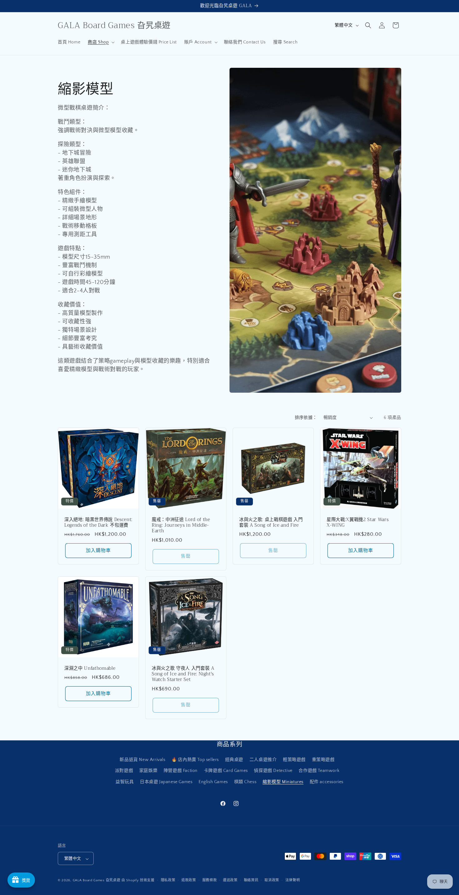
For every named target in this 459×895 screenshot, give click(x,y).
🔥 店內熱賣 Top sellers (195, 760)
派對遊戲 (124, 770)
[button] (100, 42)
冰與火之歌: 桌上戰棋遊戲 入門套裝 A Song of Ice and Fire (271, 522)
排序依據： (306, 417)
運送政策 (230, 880)
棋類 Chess (245, 781)
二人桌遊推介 (263, 760)
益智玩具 (125, 781)
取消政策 (271, 880)
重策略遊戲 (323, 760)
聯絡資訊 (251, 880)
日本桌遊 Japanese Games (166, 781)
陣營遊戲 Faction (181, 770)
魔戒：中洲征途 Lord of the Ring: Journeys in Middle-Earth (181, 525)
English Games (213, 781)
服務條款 (209, 880)
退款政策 (188, 880)
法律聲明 (292, 880)
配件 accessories (326, 781)
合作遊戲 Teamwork (319, 770)
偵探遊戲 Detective (273, 770)
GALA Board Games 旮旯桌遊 (97, 881)
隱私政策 (168, 880)
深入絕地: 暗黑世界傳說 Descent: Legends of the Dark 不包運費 (98, 522)
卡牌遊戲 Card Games (226, 770)
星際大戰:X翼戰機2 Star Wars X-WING (357, 522)
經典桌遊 (234, 760)
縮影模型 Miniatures (283, 781)
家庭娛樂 (148, 770)
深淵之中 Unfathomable (89, 668)
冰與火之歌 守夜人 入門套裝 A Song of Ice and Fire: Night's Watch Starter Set (183, 674)
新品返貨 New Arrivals (142, 760)
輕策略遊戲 (294, 760)
